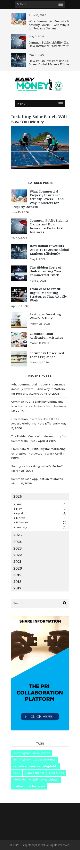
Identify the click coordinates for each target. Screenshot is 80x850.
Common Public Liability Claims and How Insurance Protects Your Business (49, 226)
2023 (17, 548)
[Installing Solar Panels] (40, 168)
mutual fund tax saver (29, 786)
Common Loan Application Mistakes (46, 335)
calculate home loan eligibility (35, 766)
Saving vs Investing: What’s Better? (46, 316)
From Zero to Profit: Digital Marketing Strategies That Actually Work (48, 294)
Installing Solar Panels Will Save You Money (39, 119)
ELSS (16, 773)
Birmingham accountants (31, 753)
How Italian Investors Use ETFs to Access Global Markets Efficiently (52, 62)
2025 (17, 534)
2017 (17, 588)
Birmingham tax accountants (34, 759)
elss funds (56, 773)
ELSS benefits (35, 773)
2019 (17, 574)
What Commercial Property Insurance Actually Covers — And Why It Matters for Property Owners (37, 199)
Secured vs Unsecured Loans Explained (47, 355)
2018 (17, 581)
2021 (17, 561)
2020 (17, 568)
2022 (17, 554)
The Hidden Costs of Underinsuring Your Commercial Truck (45, 271)
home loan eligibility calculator (36, 779)
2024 (17, 541)
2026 (17, 496)
